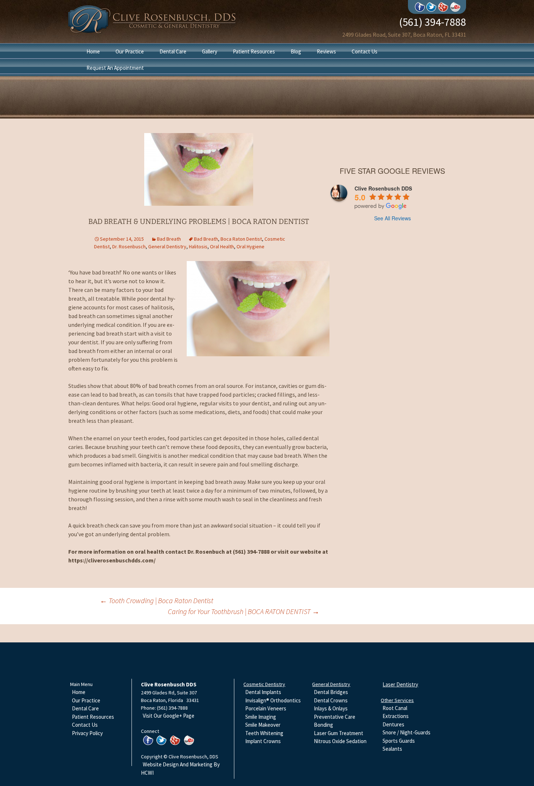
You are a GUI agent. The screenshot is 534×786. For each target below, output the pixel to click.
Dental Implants (263, 692)
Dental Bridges (331, 692)
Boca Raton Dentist (241, 239)
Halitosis (198, 246)
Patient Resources (254, 51)
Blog (296, 51)
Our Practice (130, 51)
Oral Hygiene (250, 246)
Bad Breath (169, 239)
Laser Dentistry (400, 684)
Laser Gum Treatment (338, 733)
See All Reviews (392, 218)
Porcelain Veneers (265, 708)
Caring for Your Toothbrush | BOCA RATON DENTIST (243, 611)
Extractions (396, 716)
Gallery (209, 51)
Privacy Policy (87, 733)
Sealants (392, 748)
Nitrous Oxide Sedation (340, 741)
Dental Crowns (331, 700)
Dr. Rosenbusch (129, 246)
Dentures (393, 724)
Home (93, 51)
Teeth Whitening (264, 733)
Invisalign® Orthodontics (273, 700)
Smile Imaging (260, 716)
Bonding (323, 724)
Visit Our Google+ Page (168, 715)
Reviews (326, 51)
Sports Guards (399, 740)
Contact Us (364, 51)
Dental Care (172, 51)
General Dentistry (167, 246)
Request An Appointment (115, 67)
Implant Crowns (263, 741)
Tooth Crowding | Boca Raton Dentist (156, 600)
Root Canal (395, 708)
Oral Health (222, 246)
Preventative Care (334, 716)
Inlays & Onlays (331, 708)
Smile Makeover (262, 724)
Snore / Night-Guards (406, 732)
